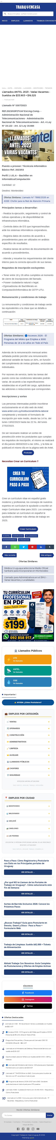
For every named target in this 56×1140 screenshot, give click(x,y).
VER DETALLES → (28, 872)
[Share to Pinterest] (32, 547)
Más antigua (46, 555)
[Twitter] (23, 1129)
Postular (28, 453)
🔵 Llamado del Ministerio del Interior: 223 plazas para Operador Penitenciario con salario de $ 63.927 (30, 1066)
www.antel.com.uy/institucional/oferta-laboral (25, 411)
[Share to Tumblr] (49, 547)
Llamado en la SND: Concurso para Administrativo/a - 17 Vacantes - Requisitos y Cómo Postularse (28, 1099)
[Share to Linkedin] (41, 547)
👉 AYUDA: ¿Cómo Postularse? (28, 702)
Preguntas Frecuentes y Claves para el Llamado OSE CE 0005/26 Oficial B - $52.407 (27, 1041)
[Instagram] (33, 1129)
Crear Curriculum (28, 529)
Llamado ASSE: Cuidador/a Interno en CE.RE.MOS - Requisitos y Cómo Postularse (30, 1091)
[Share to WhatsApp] (15, 547)
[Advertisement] (28, 55)
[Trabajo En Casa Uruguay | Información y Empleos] (28, 7)
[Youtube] (38, 1129)
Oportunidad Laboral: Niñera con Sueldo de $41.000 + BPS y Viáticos (28, 1058)
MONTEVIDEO (10, 540)
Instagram (29, 999)
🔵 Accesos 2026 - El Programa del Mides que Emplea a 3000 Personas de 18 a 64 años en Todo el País (26, 339)
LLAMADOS (28, 21)
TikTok (30, 1006)
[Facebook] (18, 1129)
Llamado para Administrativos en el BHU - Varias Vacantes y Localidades (25, 578)
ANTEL (7, 536)
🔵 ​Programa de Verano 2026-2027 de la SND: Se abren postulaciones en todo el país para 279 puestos (27, 1082)
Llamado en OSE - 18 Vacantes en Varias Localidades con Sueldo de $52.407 (28, 1025)
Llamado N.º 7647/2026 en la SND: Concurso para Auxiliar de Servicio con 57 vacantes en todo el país (28, 1074)
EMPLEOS (15, 21)
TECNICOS (25, 540)
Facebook (29, 993)
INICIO (4, 21)
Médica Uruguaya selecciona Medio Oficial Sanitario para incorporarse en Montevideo (26, 569)
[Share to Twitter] (23, 547)
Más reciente (10, 555)
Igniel (32, 1138)
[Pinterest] (28, 1129)
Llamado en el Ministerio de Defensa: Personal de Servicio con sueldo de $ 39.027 (28, 1050)
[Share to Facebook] (6, 547)
